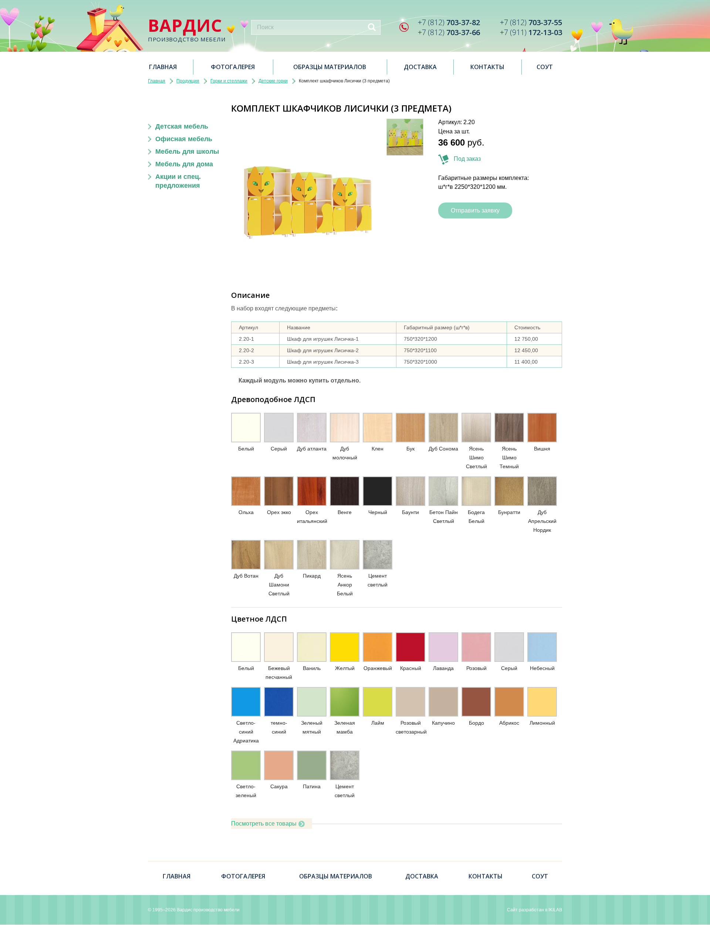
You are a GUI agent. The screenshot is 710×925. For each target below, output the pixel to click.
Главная (163, 67)
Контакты (487, 67)
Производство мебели (186, 30)
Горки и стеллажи (228, 81)
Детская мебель (181, 126)
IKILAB (555, 909)
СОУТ (545, 67)
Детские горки (273, 81)
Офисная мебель (183, 139)
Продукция (187, 81)
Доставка (420, 67)
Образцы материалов (329, 67)
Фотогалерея (233, 67)
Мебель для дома (184, 164)
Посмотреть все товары (264, 823)
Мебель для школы (187, 151)
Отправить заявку (475, 210)
